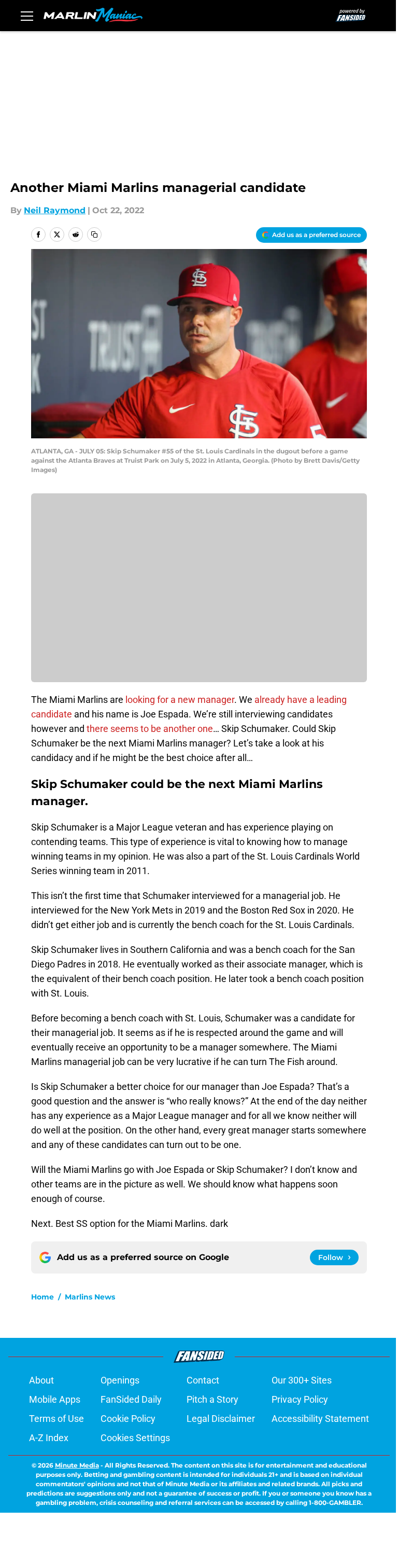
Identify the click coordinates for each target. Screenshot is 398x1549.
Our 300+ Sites (302, 1380)
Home (42, 1297)
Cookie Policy (128, 1418)
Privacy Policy (300, 1399)
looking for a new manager (179, 699)
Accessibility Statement (320, 1418)
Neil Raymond (55, 210)
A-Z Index (48, 1437)
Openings (120, 1380)
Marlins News (90, 1297)
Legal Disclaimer (221, 1418)
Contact (203, 1380)
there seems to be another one (150, 728)
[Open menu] (27, 15)
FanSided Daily (131, 1399)
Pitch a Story (212, 1399)
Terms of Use (56, 1418)
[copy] (94, 234)
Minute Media (77, 1465)
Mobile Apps (54, 1399)
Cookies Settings (135, 1437)
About (41, 1380)
